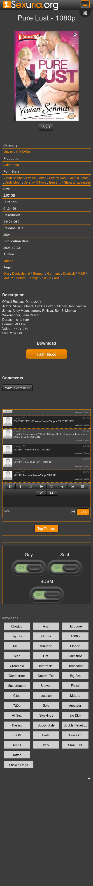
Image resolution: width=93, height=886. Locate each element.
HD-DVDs (23, 151)
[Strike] (41, 486)
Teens (16, 745)
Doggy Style (46, 725)
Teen (17, 656)
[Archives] (73, 511)
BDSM (16, 735)
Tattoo (16, 755)
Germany (53, 273)
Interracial (46, 665)
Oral (6, 273)
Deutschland (21, 273)
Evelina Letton (36, 177)
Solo (46, 705)
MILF (81, 273)
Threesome (75, 665)
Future (21, 278)
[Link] (62, 486)
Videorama (11, 164)
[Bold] (10, 486)
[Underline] (31, 486)
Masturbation (16, 685)
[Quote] (51, 493)
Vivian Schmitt (13, 177)
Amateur (75, 705)
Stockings (46, 715)
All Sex (17, 715)
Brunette (46, 646)
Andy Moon (13, 182)
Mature (8, 278)
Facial (75, 685)
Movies (8, 151)
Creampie (17, 665)
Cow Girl (75, 735)
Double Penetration (75, 725)
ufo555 (8, 260)
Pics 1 (46, 127)
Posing (17, 725)
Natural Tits (46, 675)
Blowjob (16, 626)
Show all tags (18, 764)
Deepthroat (17, 675)
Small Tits (75, 745)
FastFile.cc (46, 354)
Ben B (53, 182)
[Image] (72, 486)
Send (82, 512)
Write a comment (17, 388)
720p (17, 705)
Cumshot (75, 656)
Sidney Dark (58, 177)
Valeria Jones (78, 177)
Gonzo (46, 636)
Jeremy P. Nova (35, 182)
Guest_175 (19, 418)
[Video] (83, 486)
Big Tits (17, 636)
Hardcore (75, 626)
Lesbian (46, 695)
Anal (57, 278)
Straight (34, 278)
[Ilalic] (20, 486)
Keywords (10, 618)
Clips (16, 695)
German (38, 273)
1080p (46, 278)
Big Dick (75, 715)
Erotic (46, 735)
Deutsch (69, 273)
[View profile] (7, 421)
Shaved (46, 685)
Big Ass (75, 675)
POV (46, 745)
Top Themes (46, 528)
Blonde (75, 646)
